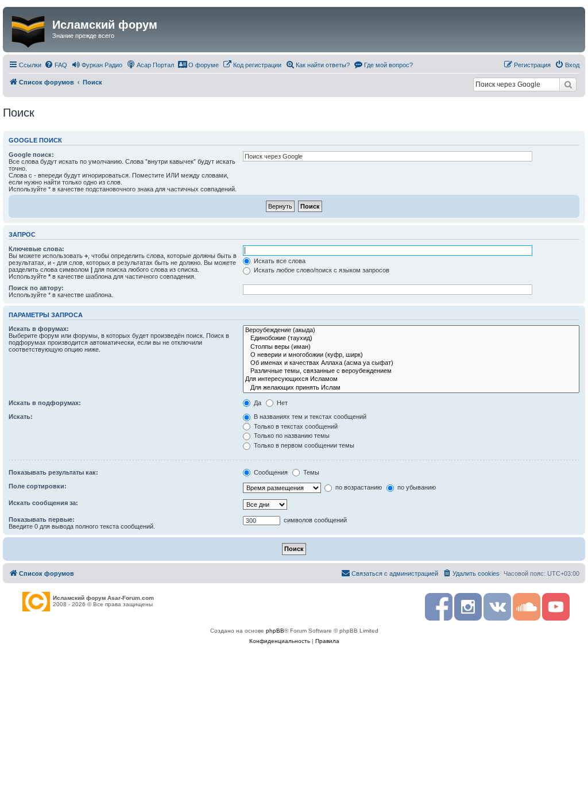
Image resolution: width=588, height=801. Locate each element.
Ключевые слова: (36, 248)
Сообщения (270, 472)
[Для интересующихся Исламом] (411, 379)
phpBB (275, 630)
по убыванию (416, 487)
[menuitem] (55, 65)
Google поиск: (31, 154)
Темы (310, 472)
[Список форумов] (29, 29)
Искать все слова (278, 260)
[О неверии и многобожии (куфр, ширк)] (411, 355)
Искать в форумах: (39, 328)
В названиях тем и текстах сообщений (309, 416)
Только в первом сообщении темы (303, 445)
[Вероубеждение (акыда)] (411, 330)
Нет (281, 402)
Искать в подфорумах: (45, 402)
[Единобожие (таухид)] (411, 338)
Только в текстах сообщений (295, 426)
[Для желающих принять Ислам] (411, 388)
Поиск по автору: (36, 287)
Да (256, 402)
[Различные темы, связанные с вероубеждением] (411, 371)
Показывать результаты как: (53, 472)
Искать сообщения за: (43, 502)
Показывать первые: (42, 519)
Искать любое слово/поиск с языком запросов (320, 270)
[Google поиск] (568, 84)
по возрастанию (358, 487)
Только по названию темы (291, 435)
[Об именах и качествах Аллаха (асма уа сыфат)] (411, 363)
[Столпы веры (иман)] (411, 347)
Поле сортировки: (38, 486)
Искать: (21, 416)
